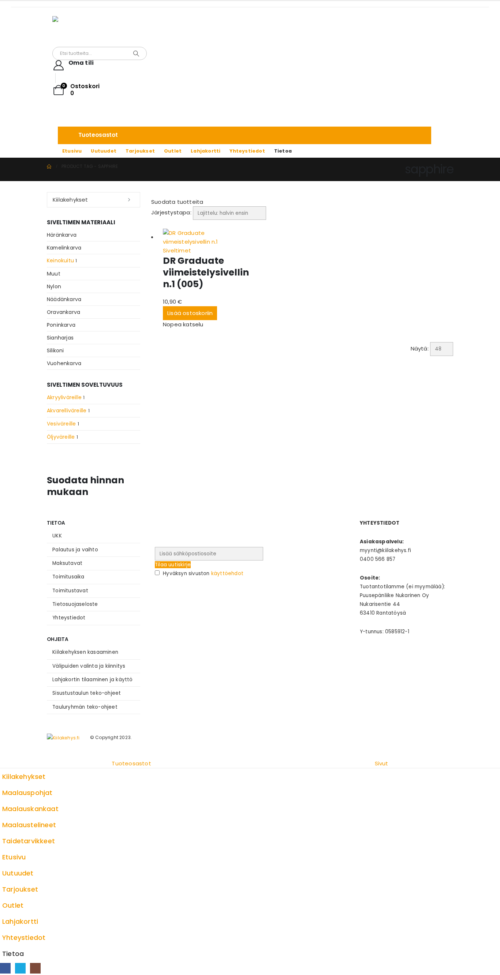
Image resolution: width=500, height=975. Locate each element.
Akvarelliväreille (66, 410)
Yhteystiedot (247, 151)
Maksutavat (67, 563)
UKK (57, 535)
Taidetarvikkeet (28, 840)
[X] (20, 968)
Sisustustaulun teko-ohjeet (86, 693)
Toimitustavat (70, 590)
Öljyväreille (61, 436)
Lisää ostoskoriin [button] (190, 313)
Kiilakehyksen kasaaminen (85, 652)
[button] (204, 202)
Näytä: (420, 348)
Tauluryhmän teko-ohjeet (84, 707)
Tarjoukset (140, 151)
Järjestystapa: (171, 212)
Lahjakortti (205, 151)
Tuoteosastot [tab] (131, 763)
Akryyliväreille (64, 397)
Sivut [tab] (381, 763)
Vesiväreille (61, 423)
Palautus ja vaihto (75, 549)
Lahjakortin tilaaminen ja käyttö (92, 679)
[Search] (136, 53)
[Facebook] (5, 968)
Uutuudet (103, 151)
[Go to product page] (207, 237)
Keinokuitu (60, 260)
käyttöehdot (227, 573)
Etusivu (72, 151)
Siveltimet (177, 250)
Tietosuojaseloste (75, 604)
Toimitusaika (68, 576)
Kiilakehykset (70, 199)
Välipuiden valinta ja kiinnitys (88, 666)
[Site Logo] (98, 31)
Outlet (173, 151)
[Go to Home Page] (49, 166)
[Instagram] (35, 968)
